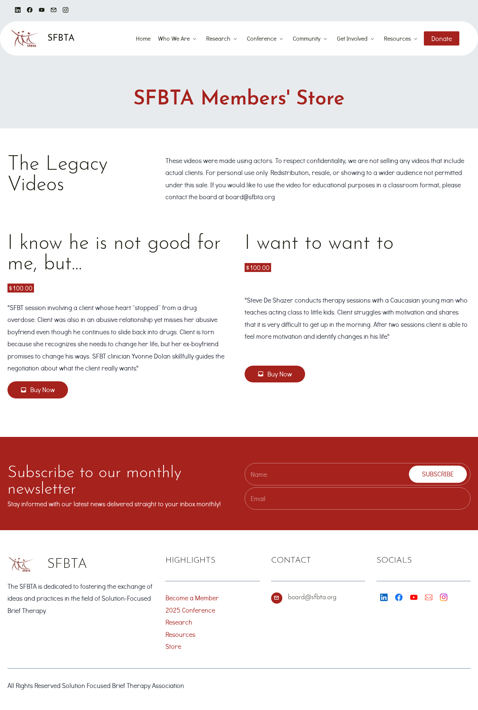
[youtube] (41, 10)
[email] (53, 10)
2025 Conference (190, 610)
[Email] (428, 597)
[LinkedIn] (383, 597)
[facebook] (29, 10)
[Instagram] (443, 597)
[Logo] (24, 38)
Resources (180, 634)
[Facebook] (398, 597)
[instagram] (65, 10)
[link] (21, 562)
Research (178, 621)
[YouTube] (413, 597)
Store (173, 646)
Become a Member (192, 597)
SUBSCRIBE (438, 473)
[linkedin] (18, 10)
